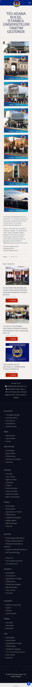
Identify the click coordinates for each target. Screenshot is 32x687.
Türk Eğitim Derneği (12, 415)
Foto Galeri (9, 623)
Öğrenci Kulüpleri (11, 523)
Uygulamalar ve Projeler (14, 512)
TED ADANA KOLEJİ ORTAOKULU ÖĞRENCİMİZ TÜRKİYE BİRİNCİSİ (14, 367)
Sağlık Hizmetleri (11, 480)
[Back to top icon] (16, 670)
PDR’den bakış (10, 456)
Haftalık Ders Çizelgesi (13, 459)
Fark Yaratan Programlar (14, 561)
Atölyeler (9, 485)
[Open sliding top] (2, 2)
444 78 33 (17, 383)
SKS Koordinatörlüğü (13, 552)
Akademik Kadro (11, 426)
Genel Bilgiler (10, 451)
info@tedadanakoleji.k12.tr (17, 386)
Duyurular (9, 462)
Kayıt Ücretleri (10, 438)
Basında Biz (10, 628)
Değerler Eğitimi (11, 520)
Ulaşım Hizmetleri (12, 491)
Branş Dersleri (10, 453)
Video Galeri (10, 626)
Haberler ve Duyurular (13, 605)
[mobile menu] (29, 2)
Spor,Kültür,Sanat (12, 564)
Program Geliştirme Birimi (14, 541)
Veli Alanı (9, 611)
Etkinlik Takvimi (11, 613)
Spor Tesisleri (10, 477)
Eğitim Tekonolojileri (13, 497)
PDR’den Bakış (10, 515)
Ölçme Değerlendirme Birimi (15, 538)
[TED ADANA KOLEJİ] (16, 2)
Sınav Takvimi (10, 590)
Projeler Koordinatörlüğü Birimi (16, 550)
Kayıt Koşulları (10, 436)
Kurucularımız (10, 421)
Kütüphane (9, 482)
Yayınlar (8, 608)
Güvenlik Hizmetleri (12, 494)
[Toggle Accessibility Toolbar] (29, 684)
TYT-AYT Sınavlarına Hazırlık (15, 652)
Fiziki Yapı (9, 474)
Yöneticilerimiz (10, 424)
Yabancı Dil (9, 558)
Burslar (8, 441)
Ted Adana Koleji (11, 418)
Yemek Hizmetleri (11, 488)
